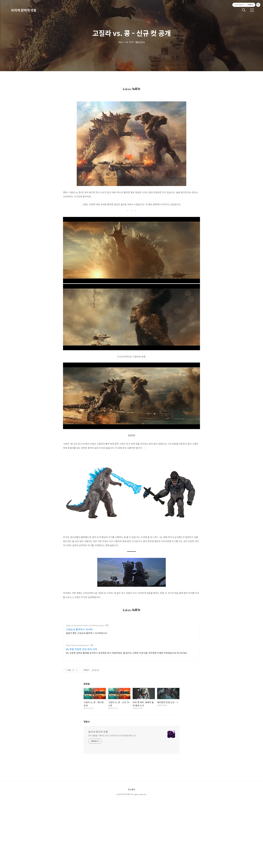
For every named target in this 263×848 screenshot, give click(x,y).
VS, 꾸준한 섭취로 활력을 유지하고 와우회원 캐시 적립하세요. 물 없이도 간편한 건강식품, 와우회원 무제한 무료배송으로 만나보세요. (127, 652)
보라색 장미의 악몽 (23, 10)
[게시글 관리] (76, 670)
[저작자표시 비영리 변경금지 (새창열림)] (95, 670)
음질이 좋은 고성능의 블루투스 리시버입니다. (87, 633)
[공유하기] (73, 670)
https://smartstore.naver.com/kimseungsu (85, 625)
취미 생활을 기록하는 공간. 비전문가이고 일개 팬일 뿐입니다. (112, 735)
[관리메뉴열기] (258, 5)
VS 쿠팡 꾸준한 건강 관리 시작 (81, 649)
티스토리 (131, 789)
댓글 (87, 721)
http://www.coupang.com (77, 645)
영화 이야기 (140, 42)
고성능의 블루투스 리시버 (79, 629)
